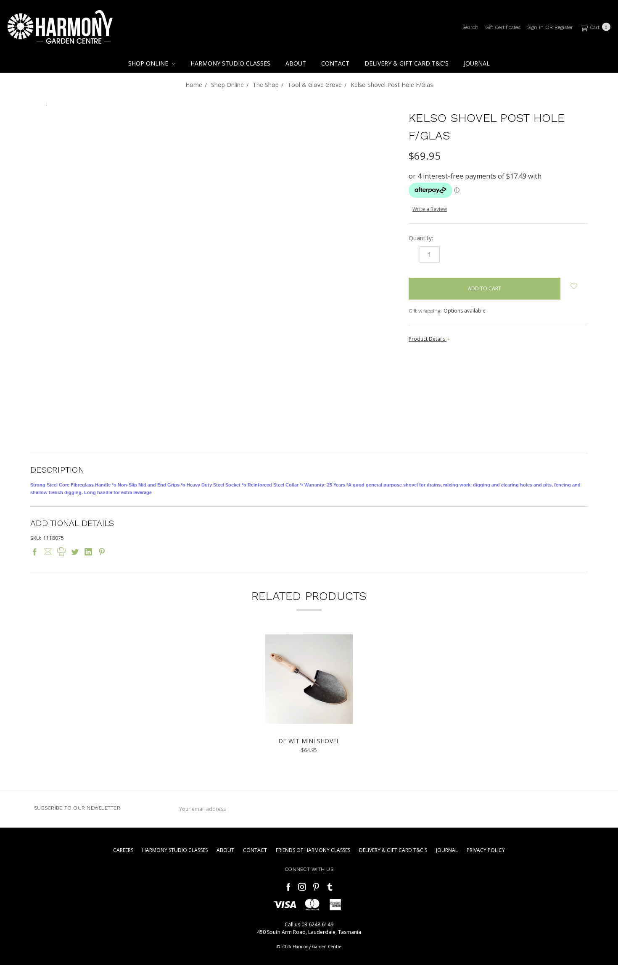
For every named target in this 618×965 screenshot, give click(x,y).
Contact (335, 63)
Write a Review (429, 209)
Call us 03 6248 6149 (309, 924)
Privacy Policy (486, 850)
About (295, 63)
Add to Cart (309, 713)
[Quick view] (341, 646)
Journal (477, 63)
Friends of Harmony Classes (313, 850)
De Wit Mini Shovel (309, 741)
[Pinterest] (102, 551)
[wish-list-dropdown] (574, 286)
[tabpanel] (309, 694)
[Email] (48, 551)
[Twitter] (75, 551)
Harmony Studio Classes (230, 63)
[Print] (61, 551)
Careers (123, 850)
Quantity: (421, 238)
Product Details (427, 338)
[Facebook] (34, 551)
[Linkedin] (88, 551)
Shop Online (149, 63)
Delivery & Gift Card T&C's (406, 63)
